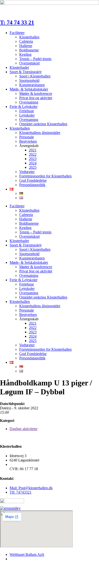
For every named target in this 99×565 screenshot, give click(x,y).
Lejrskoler (27, 115)
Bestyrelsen (28, 141)
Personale (26, 137)
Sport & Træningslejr (26, 72)
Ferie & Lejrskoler (23, 107)
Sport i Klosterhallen (34, 76)
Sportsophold (29, 80)
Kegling (25, 54)
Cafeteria (26, 41)
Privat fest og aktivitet (35, 98)
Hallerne (25, 46)
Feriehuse (26, 111)
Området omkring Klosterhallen (43, 124)
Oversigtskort (29, 63)
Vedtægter (27, 172)
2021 (33, 150)
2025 (33, 167)
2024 (33, 163)
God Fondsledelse (33, 180)
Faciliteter (17, 33)
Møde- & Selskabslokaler (29, 89)
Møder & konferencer (35, 93)
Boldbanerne (29, 50)
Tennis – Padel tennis (35, 59)
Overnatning (28, 102)
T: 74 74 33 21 (17, 22)
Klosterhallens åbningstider (39, 133)
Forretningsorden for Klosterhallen (45, 176)
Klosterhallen (29, 37)
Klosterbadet (19, 67)
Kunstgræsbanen (32, 85)
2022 (33, 154)
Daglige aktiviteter (23, 429)
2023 (33, 159)
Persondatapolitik (32, 185)
